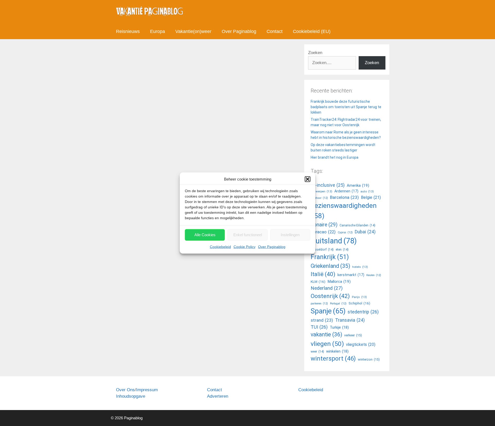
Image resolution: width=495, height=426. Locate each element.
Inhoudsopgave (130, 396)
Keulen (373, 275)
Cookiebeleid (220, 246)
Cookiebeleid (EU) (312, 31)
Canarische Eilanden (357, 225)
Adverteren (217, 396)
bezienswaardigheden (344, 210)
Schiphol (359, 303)
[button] (307, 179)
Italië (323, 274)
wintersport (333, 358)
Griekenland (330, 266)
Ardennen (346, 191)
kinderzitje (204, 320)
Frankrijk (330, 257)
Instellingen (290, 235)
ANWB (138, 320)
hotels (360, 267)
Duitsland (162, 320)
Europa (157, 31)
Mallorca (339, 281)
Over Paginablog (271, 246)
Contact (275, 31)
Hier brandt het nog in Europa (334, 157)
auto (149, 320)
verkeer (353, 335)
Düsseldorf (322, 249)
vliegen (327, 343)
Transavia (350, 320)
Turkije (339, 327)
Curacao (323, 231)
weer (317, 351)
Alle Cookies (205, 235)
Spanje (239, 320)
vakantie (326, 334)
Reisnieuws (128, 31)
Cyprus (345, 232)
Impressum (147, 389)
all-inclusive (328, 185)
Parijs (359, 297)
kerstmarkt (350, 275)
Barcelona (344, 197)
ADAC (126, 320)
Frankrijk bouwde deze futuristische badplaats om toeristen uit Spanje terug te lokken (346, 106)
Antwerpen (321, 191)
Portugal (338, 303)
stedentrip (363, 311)
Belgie (371, 197)
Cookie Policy (244, 246)
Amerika (358, 185)
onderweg (130, 315)
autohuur (319, 198)
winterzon (369, 359)
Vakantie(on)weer (193, 31)
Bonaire (324, 225)
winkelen (337, 351)
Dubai (365, 231)
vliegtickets (360, 344)
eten (342, 249)
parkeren (319, 303)
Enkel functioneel (247, 235)
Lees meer (131, 298)
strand (322, 320)
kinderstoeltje (183, 320)
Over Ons (125, 389)
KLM (318, 281)
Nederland (327, 288)
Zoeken (315, 52)
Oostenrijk (223, 320)
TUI (319, 327)
